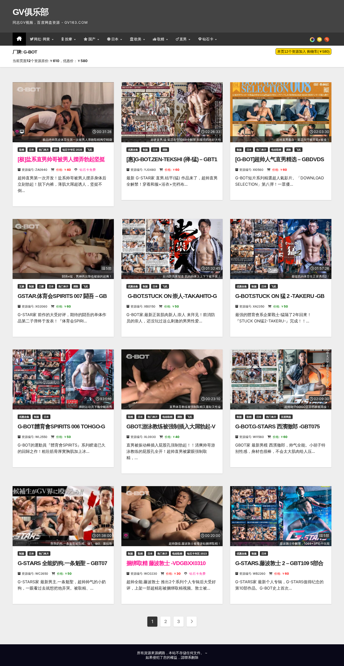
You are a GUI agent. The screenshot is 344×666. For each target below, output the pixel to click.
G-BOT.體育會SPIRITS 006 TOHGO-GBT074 (61, 429)
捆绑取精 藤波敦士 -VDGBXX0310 (165, 563)
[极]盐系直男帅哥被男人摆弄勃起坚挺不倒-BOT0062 (61, 162)
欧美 (138, 39)
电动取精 (276, 149)
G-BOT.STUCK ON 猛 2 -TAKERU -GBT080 (279, 299)
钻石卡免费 (87, 170)
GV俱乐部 (31, 12)
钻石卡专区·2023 (197, 553)
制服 (145, 149)
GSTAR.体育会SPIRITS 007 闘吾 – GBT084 (62, 299)
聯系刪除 (191, 657)
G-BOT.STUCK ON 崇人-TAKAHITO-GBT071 (171, 299)
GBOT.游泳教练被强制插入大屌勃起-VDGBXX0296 (170, 429)
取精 (161, 39)
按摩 (69, 39)
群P (56, 149)
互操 (21, 286)
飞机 (89, 149)
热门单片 (44, 149)
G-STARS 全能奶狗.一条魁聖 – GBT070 (62, 566)
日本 (115, 39)
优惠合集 (133, 149)
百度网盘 (286, 416)
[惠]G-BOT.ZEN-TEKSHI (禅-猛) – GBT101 (171, 162)
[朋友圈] (312, 39)
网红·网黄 (42, 39)
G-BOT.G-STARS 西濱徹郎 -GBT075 (277, 426)
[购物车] (319, 39)
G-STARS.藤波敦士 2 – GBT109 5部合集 (279, 566)
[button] (326, 39)
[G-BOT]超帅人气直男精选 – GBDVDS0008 (279, 162)
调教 (164, 149)
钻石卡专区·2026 (72, 149)
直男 (184, 39)
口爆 (41, 286)
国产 (92, 39)
